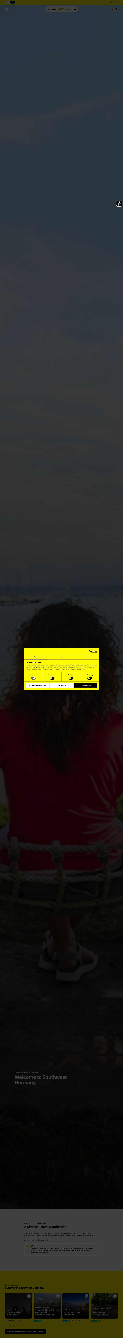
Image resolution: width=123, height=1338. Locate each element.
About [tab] (86, 657)
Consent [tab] (36, 657)
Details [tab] (61, 657)
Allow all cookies (86, 685)
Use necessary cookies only (37, 685)
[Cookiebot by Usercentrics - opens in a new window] (90, 651)
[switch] (52, 678)
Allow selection (61, 685)
